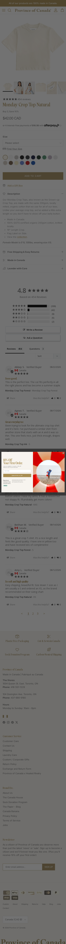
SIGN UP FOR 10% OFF (17, 475)
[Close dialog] (63, 453)
